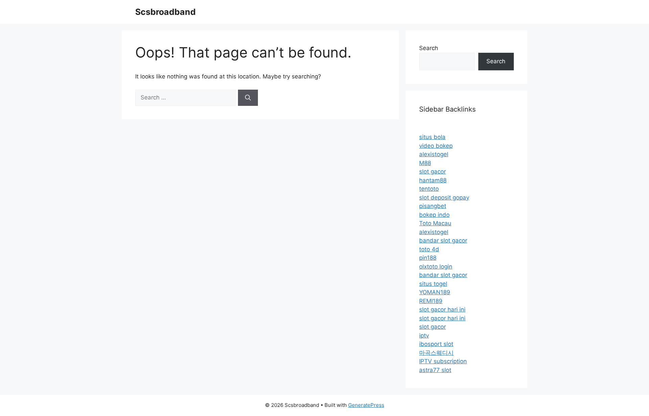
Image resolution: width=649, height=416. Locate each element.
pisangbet (432, 206)
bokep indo (434, 214)
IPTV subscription (443, 361)
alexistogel (433, 154)
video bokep (436, 145)
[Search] (248, 98)
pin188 (427, 257)
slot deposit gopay (444, 197)
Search (428, 48)
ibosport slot (436, 344)
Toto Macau (435, 223)
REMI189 (430, 301)
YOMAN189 (434, 292)
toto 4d (429, 249)
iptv (424, 335)
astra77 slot (435, 370)
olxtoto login (435, 266)
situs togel (433, 283)
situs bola (432, 137)
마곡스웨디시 (436, 352)
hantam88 (433, 180)
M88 (425, 163)
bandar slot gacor (443, 240)
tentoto (429, 188)
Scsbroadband (165, 12)
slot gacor (432, 171)
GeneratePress (366, 405)
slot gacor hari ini (442, 309)
